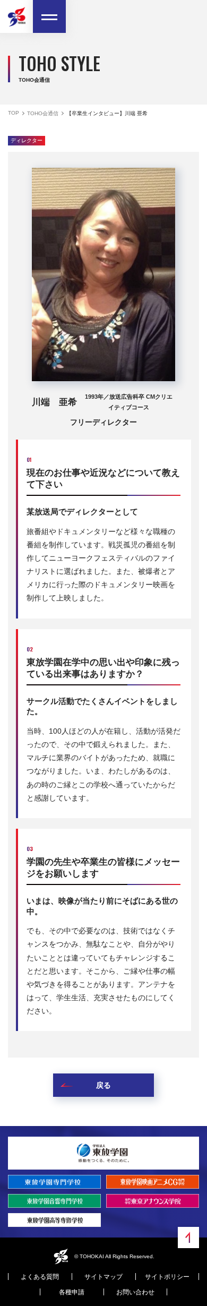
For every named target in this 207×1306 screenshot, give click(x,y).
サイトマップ (103, 1277)
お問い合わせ (135, 1292)
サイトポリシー (167, 1277)
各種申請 (71, 1292)
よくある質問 (40, 1277)
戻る (103, 1085)
